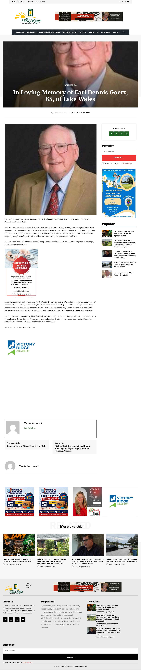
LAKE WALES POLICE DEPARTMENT (107, 624)
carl (7, 564)
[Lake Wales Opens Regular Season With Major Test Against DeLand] (107, 233)
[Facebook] (120, 1)
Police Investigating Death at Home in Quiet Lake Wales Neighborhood (125, 264)
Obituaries (70, 85)
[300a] (19, 501)
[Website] (125, 1)
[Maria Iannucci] (10, 466)
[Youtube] (128, 1)
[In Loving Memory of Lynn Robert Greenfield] (107, 273)
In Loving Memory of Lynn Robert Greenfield (124, 274)
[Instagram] (11, 619)
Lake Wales (100, 612)
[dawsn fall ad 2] (121, 501)
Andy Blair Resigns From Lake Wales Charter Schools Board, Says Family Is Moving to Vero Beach (125, 254)
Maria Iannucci (61, 113)
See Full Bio (29, 428)
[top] (88, 16)
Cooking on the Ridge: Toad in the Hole (26, 446)
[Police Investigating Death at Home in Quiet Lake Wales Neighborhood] (107, 264)
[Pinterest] (121, 133)
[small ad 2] (50, 348)
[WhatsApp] (126, 133)
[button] (123, 32)
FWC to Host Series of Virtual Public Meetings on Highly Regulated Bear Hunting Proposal (72, 448)
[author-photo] (4, 564)
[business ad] (50, 273)
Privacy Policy (126, 163)
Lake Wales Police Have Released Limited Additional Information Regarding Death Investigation (124, 243)
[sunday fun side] (119, 193)
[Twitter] (122, 1)
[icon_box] (48, 2)
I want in (117, 158)
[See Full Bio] (36, 428)
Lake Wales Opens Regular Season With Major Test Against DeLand (124, 233)
